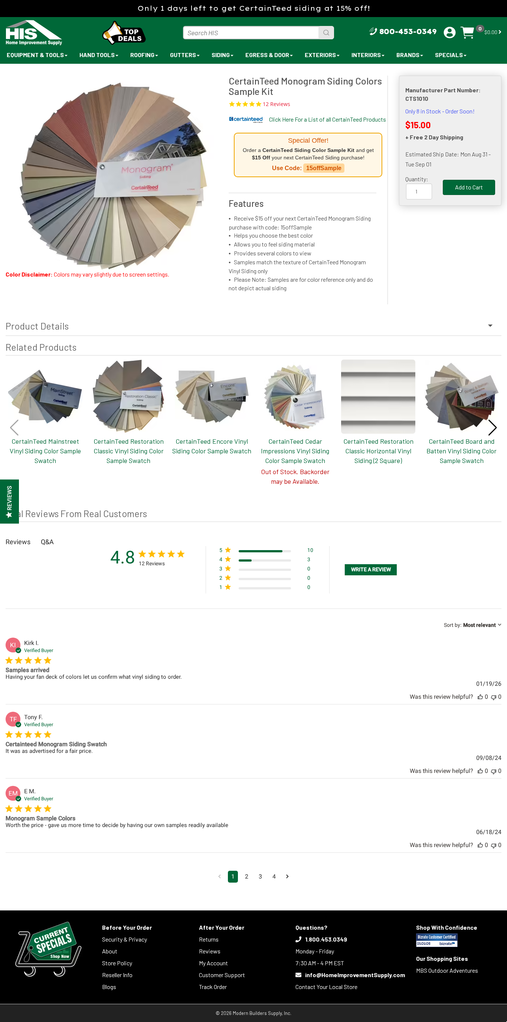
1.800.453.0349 (326, 939)
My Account (213, 962)
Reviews (209, 951)
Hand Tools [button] (97, 54)
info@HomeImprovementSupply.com (355, 974)
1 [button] (233, 876)
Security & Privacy (124, 939)
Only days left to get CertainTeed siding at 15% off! (253, 8)
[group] (113, 169)
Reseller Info (117, 974)
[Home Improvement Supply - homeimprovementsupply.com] (50, 32)
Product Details (37, 325)
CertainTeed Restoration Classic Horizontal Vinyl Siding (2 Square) (378, 450)
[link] (266, 588)
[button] (493, 428)
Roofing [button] (142, 54)
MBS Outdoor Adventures (447, 970)
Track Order (213, 986)
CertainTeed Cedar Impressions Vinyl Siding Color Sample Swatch (295, 450)
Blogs (109, 986)
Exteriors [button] (320, 54)
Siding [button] (221, 54)
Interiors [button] (366, 54)
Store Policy (117, 962)
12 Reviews (276, 104)
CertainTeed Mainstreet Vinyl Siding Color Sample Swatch (45, 450)
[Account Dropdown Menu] (449, 32)
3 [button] (260, 876)
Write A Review (371, 569)
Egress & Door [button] (267, 54)
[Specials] (48, 949)
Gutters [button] (183, 54)
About (109, 951)
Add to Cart (469, 187)
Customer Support (222, 974)
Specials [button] (449, 54)
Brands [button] (407, 54)
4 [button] (274, 876)
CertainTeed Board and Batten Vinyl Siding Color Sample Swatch (461, 450)
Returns (209, 939)
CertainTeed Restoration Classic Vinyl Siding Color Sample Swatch (129, 450)
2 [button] (246, 876)
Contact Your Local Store (326, 986)
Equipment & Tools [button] (35, 54)
